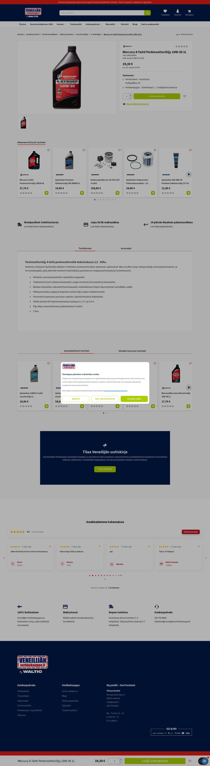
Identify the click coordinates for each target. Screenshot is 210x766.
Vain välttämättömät (105, 398)
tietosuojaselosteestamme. (116, 390)
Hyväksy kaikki (134, 398)
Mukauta (76, 398)
